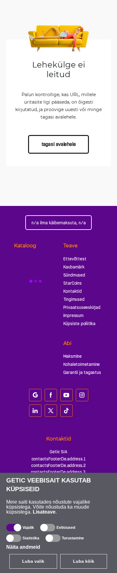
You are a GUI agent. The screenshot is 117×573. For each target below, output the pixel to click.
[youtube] (66, 395)
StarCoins (72, 283)
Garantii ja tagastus (82, 372)
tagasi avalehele (58, 144)
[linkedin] (35, 410)
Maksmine (72, 356)
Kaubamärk (74, 266)
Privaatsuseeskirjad (81, 307)
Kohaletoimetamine (81, 364)
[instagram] (82, 395)
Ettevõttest (74, 258)
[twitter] (51, 410)
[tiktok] (66, 410)
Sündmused (74, 275)
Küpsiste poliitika (79, 323)
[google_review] (35, 395)
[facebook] (51, 395)
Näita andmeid (23, 547)
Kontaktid (72, 291)
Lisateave (44, 512)
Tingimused (74, 299)
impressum (73, 315)
